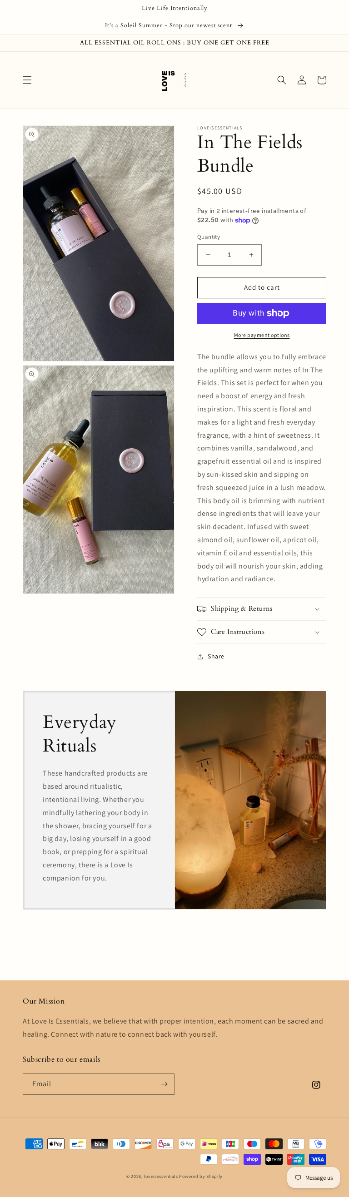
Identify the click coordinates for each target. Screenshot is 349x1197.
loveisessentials (161, 1176)
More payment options (262, 334)
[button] (27, 80)
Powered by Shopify (201, 1176)
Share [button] (216, 656)
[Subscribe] (164, 1084)
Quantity (208, 237)
